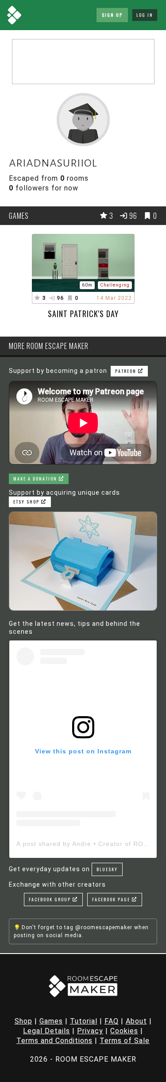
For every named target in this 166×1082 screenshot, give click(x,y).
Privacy (90, 1031)
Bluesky (107, 869)
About (136, 1021)
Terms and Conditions (54, 1040)
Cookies (124, 1031)
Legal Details (46, 1031)
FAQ (111, 1021)
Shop (23, 1021)
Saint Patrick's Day (83, 313)
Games (51, 1021)
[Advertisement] (83, 61)
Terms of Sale (125, 1040)
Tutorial (83, 1021)
